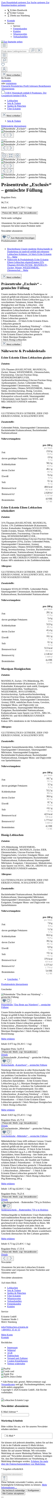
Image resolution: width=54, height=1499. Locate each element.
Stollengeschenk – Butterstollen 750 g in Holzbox (24, 1210)
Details (4, 1054)
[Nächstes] (11, 135)
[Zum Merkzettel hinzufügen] (6, 1000)
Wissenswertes (20, 34)
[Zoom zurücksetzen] (11, 155)
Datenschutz (13, 1355)
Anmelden (6, 80)
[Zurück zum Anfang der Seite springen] (4, 1478)
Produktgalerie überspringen (14, 984)
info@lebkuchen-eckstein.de (14, 1327)
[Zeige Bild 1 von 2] (2, 139)
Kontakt (11, 20)
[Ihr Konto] (4, 69)
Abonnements (7, 88)
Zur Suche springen (36, 2)
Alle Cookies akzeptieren (13, 1493)
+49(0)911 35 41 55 (10, 1329)
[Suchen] (33, 50)
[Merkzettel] (3, 65)
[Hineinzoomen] (17, 155)
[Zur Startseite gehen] (11, 41)
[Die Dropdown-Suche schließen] (39, 50)
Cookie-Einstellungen (17, 1361)
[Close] (2, 1398)
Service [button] (10, 23)
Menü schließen (13, 75)
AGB (9, 1353)
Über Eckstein (14, 1296)
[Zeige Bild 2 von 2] (5, 139)
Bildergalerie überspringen (13, 126)
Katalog (17, 31)
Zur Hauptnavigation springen (25, 3)
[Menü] (4, 45)
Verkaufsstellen (20, 36)
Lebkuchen (12, 1287)
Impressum (12, 1347)
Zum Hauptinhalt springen (14, 2)
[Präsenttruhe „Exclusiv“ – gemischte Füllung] (23, 128)
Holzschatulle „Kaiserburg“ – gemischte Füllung (24, 1065)
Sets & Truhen (14, 1290)
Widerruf (11, 1350)
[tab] (29, 253)
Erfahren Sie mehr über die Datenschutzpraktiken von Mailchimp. (24, 1462)
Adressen (34, 86)
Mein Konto (7, 1334)
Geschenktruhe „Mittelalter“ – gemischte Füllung (24, 1136)
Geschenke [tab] (12, 979)
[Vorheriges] (4, 135)
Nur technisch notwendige (13, 1490)
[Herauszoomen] (4, 155)
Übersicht (6, 86)
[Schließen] (2, 152)
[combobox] (15, 51)
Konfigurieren (33, 1490)
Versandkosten (8, 1384)
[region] (27, 153)
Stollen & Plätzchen (16, 1293)
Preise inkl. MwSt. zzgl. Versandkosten (19, 213)
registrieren (11, 83)
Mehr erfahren (8, 1039)
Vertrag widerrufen (16, 1363)
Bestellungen (45, 86)
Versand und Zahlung (17, 1358)
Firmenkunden (20, 28)
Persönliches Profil (20, 86)
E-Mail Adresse (9, 1412)
